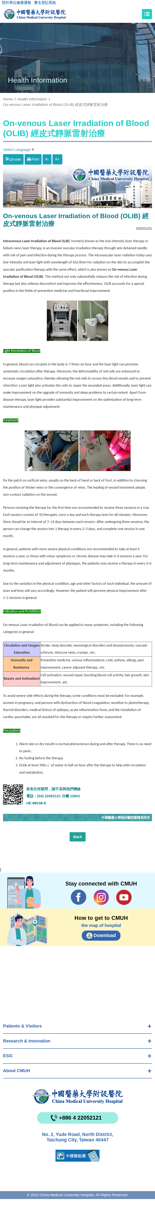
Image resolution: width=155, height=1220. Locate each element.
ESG (8, 1055)
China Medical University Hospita (77, 1096)
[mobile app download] (77, 1156)
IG (101, 897)
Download (105, 935)
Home (8, 99)
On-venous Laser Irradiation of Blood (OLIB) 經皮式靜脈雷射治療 (55, 105)
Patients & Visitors (22, 1026)
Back (77, 837)
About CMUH (16, 1070)
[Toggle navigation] (147, 14)
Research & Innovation (26, 1040)
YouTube (124, 897)
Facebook (78, 897)
